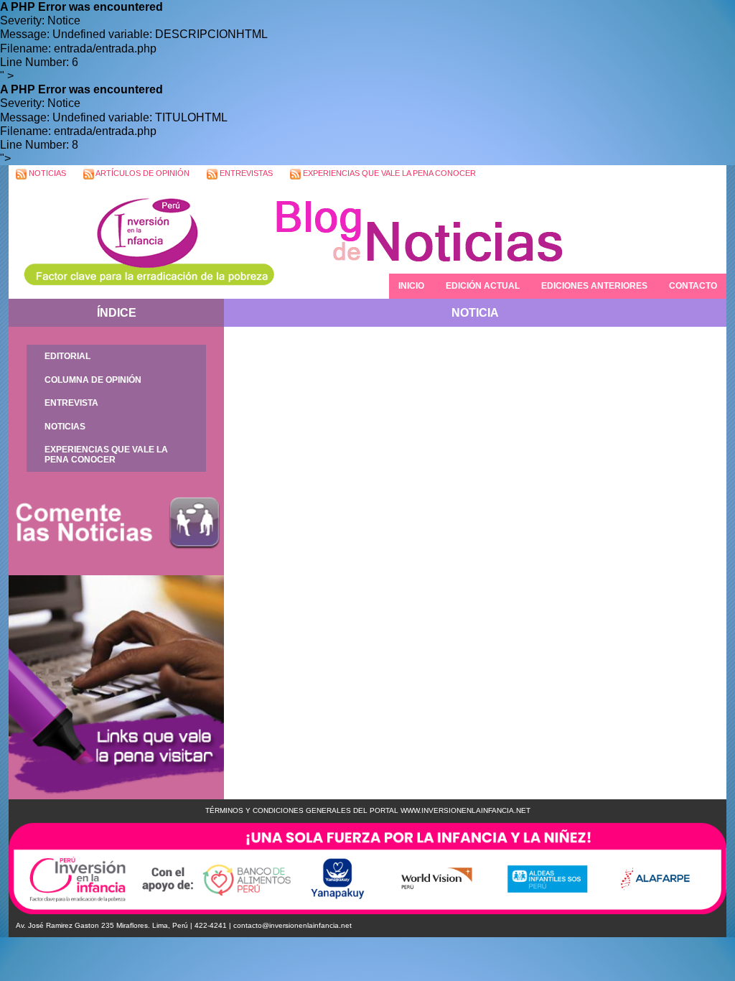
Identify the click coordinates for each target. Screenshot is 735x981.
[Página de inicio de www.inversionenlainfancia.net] (141, 241)
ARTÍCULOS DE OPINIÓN (141, 173)
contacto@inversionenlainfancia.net (292, 925)
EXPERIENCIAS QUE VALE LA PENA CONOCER (388, 173)
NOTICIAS (46, 173)
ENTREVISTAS (245, 173)
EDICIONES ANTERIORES (594, 286)
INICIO (411, 286)
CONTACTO (693, 286)
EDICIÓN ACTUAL (483, 286)
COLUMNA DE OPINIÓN (93, 380)
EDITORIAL (67, 356)
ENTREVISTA (71, 403)
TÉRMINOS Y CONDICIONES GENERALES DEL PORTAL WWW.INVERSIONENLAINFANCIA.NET (367, 810)
